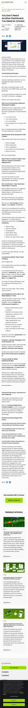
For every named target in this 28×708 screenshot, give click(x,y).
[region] (14, 694)
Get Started (14, 668)
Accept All (13, 704)
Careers (5, 672)
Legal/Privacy (5, 680)
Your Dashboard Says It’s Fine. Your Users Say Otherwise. (13, 429)
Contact (5, 675)
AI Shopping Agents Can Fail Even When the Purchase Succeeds (12, 578)
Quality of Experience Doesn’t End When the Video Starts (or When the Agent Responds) (13, 625)
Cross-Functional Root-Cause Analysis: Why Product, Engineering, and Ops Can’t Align (13, 435)
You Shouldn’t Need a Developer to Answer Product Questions (13, 442)
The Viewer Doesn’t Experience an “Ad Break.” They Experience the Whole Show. (12, 533)
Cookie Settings (14, 696)
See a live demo (6, 385)
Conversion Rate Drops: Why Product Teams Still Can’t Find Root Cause (14, 424)
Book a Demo (14, 500)
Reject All (14, 700)
